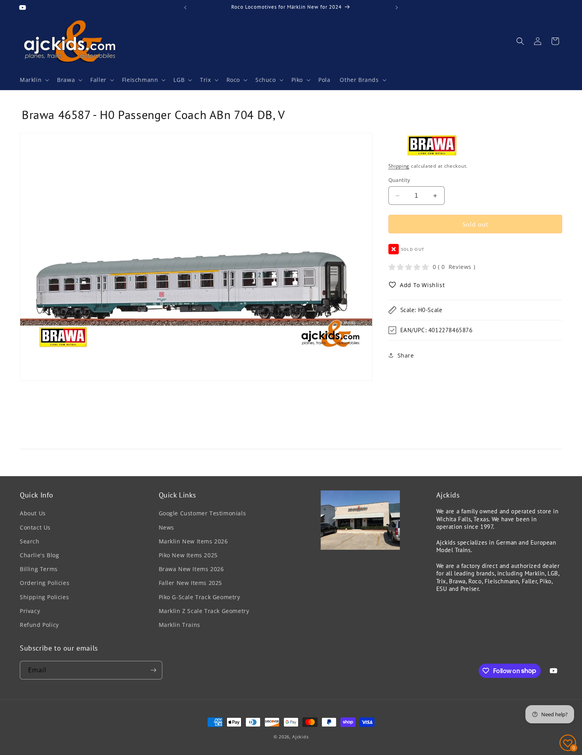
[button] (33, 80)
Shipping (399, 166)
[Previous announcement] (185, 7)
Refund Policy (39, 624)
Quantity (399, 180)
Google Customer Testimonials (202, 513)
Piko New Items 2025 (188, 555)
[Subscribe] (153, 670)
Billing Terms (39, 569)
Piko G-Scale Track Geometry (199, 597)
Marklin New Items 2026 (193, 541)
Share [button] (406, 355)
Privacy (30, 611)
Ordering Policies (44, 583)
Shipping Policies (44, 597)
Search (30, 541)
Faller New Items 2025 (191, 583)
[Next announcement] (396, 7)
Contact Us (35, 527)
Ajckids (300, 737)
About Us (33, 513)
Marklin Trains (179, 624)
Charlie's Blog (39, 555)
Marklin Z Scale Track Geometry (204, 611)
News (166, 527)
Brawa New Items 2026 (191, 569)
